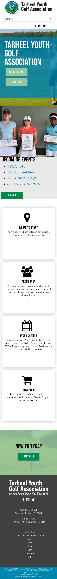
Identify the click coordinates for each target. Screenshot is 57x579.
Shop (30, 546)
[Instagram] (39, 26)
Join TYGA (16, 82)
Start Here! (28, 456)
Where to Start (17, 72)
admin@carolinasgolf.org (28, 573)
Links (30, 557)
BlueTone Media (36, 577)
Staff (30, 550)
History (30, 539)
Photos (30, 542)
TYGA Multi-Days (21, 178)
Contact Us (30, 532)
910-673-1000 (44, 571)
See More (12, 195)
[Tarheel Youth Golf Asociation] (28, 7)
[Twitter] (44, 26)
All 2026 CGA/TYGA (23, 184)
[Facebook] (35, 26)
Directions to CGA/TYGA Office (30, 535)
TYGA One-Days (21, 172)
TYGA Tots (16, 166)
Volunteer (30, 553)
